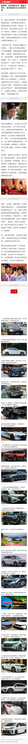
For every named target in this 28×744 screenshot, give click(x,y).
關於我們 (3, 741)
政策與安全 (7, 741)
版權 (17, 741)
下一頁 (14, 291)
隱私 (14, 741)
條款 (12, 741)
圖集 (25, 1)
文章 (21, 1)
